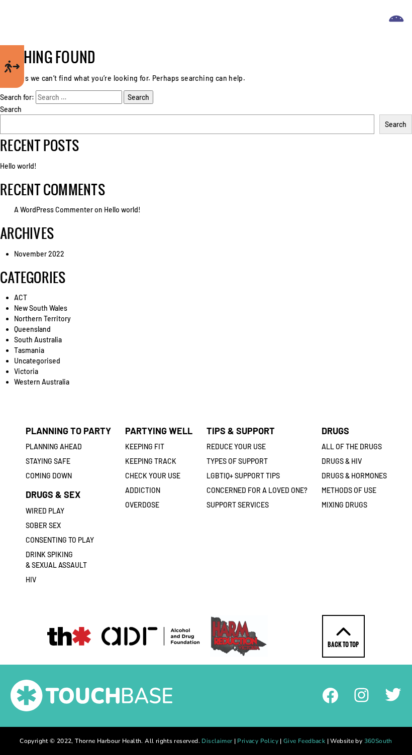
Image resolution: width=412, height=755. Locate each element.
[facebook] (330, 694)
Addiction (142, 490)
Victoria (26, 371)
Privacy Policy (257, 741)
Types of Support (237, 461)
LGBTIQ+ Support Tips (243, 475)
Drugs (335, 430)
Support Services (238, 504)
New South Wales (40, 308)
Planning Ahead (54, 446)
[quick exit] (12, 66)
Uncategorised (37, 360)
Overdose (142, 504)
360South (378, 741)
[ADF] (150, 636)
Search (11, 109)
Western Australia (41, 382)
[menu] (396, 22)
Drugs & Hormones (354, 475)
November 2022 (39, 253)
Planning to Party (68, 430)
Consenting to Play (60, 540)
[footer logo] (91, 694)
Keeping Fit (144, 446)
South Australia (38, 339)
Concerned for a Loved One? (257, 490)
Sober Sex (43, 525)
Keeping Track (150, 461)
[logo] (203, 23)
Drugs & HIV (342, 461)
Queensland (32, 329)
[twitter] (393, 693)
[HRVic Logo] (239, 636)
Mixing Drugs (344, 504)
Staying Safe (48, 461)
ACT (20, 297)
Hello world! (18, 166)
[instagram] (361, 694)
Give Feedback (304, 741)
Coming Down (49, 475)
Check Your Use (152, 475)
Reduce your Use (236, 446)
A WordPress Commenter (53, 209)
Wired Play (45, 511)
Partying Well (158, 430)
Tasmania (29, 350)
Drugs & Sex (53, 494)
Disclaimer (216, 741)
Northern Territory (42, 318)
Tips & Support (241, 430)
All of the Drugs (352, 446)
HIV (31, 579)
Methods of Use (349, 490)
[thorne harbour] (69, 636)
